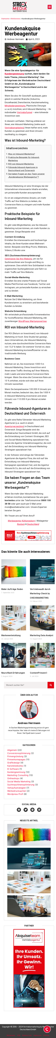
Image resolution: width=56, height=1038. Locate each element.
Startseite (5, 19)
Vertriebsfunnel (24, 112)
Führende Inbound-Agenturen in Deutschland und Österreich (23, 169)
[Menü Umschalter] (50, 7)
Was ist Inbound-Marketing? (21, 154)
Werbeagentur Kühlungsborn (21, 520)
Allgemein (12, 750)
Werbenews (15, 19)
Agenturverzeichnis (14, 426)
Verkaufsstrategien (16, 787)
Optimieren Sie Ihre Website (18, 258)
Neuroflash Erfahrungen (13, 673)
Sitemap (46, 1035)
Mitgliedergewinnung (15, 105)
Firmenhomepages (16, 759)
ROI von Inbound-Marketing (21, 164)
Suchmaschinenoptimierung (20, 784)
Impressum (37, 1035)
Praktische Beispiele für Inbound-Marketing (24, 159)
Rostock (21, 524)
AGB (18, 1035)
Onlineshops (13, 778)
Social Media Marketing (18, 781)
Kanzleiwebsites (15, 765)
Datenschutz (27, 1035)
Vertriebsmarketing (14, 127)
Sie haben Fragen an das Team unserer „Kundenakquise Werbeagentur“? (26, 175)
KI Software (13, 769)
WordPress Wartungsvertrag (32, 321)
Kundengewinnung (14, 73)
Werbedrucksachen (16, 791)
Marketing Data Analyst (41, 635)
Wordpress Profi (15, 794)
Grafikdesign (13, 762)
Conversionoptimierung (18, 753)
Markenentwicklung (11, 635)
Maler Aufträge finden (12, 589)
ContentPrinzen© (38, 673)
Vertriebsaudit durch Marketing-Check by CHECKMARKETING (40, 593)
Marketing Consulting (17, 775)
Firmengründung (15, 756)
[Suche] (51, 685)
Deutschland (33, 524)
